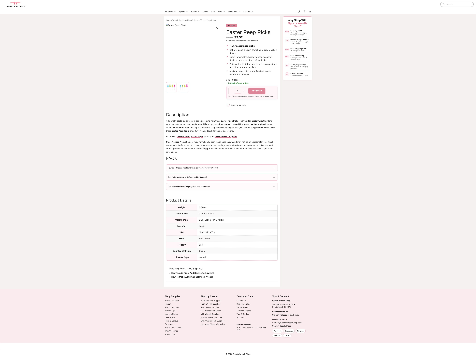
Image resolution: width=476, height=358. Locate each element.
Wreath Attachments (173, 327)
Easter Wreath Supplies (226, 136)
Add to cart (257, 91)
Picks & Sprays (193, 20)
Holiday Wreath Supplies (211, 317)
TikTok (287, 335)
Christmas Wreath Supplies (212, 321)
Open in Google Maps (281, 326)
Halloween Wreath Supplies (213, 324)
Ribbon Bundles (172, 307)
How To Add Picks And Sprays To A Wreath (192, 273)
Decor (205, 11)
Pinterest (300, 331)
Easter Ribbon (183, 136)
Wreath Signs (171, 311)
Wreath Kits (170, 334)
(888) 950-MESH (279, 319)
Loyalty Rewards (244, 311)
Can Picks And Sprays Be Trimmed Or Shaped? (187, 177)
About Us (241, 317)
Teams (194, 11)
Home (168, 20)
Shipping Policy (243, 304)
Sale (220, 11)
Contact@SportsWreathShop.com (287, 323)
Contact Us (248, 11)
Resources (232, 11)
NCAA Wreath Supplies (211, 311)
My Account (299, 11)
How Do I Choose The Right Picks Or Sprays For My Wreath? (193, 168)
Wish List (305, 11)
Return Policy (242, 307)
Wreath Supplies (179, 20)
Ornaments (170, 324)
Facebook (277, 331)
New (213, 11)
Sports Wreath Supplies (211, 300)
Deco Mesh (170, 317)
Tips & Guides (243, 314)
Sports (182, 11)
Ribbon (168, 304)
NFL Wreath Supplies (210, 307)
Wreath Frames (171, 331)
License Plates (171, 314)
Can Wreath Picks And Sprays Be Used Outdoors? (189, 186)
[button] (217, 28)
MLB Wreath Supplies (210, 314)
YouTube (277, 335)
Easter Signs (197, 136)
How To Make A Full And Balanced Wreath (192, 277)
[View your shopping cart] (310, 11)
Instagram (289, 331)
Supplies (169, 11)
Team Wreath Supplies (210, 304)
